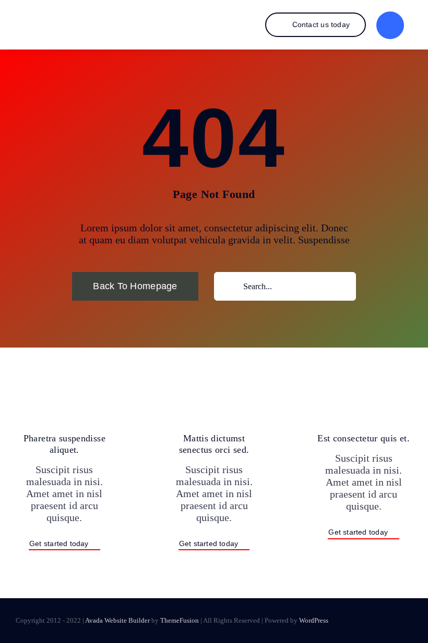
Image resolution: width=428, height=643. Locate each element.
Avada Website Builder (117, 620)
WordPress (313, 620)
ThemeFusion (179, 620)
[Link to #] (390, 25)
